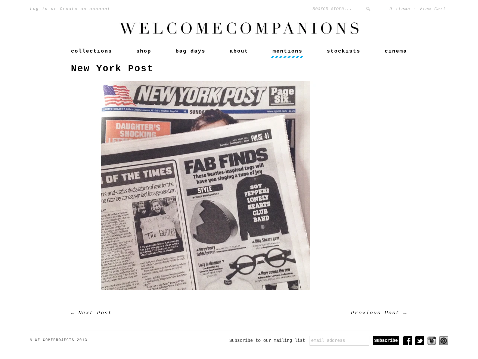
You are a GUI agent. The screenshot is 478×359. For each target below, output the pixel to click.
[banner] (239, 33)
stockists (343, 51)
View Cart (432, 9)
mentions (287, 51)
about (239, 51)
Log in (39, 9)
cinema (396, 51)
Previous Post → (379, 313)
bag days (190, 51)
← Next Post (91, 313)
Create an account (85, 9)
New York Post (112, 68)
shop (143, 51)
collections (91, 51)
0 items (399, 9)
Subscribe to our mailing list (267, 340)
